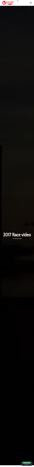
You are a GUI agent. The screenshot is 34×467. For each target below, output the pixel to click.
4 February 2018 (17, 238)
